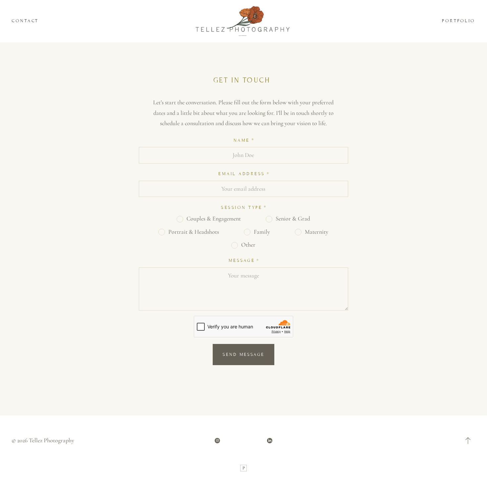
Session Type (241, 207)
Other (248, 244)
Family (262, 231)
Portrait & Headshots (193, 231)
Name (242, 140)
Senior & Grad (293, 218)
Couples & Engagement (214, 218)
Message (242, 260)
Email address (241, 173)
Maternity (316, 231)
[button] (468, 441)
